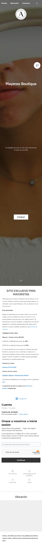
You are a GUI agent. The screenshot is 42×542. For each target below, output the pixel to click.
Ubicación (14, 3)
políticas (5, 388)
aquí (3, 382)
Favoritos (12, 482)
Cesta (29, 482)
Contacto (26, 3)
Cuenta (12, 408)
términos (28, 386)
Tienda (4, 408)
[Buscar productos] (37, 65)
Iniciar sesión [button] (23, 414)
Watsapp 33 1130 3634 (9, 367)
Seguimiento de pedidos (29, 474)
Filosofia (5, 375)
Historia (10, 375)
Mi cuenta (13, 474)
